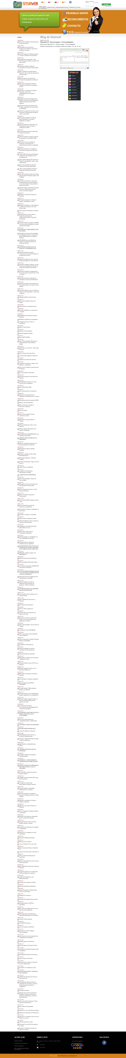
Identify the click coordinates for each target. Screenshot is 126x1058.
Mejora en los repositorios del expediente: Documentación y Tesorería (29, 395)
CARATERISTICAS (61, 7)
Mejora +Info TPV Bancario (26, 402)
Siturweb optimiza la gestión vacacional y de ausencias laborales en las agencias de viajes (28, 254)
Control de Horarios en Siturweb (27, 731)
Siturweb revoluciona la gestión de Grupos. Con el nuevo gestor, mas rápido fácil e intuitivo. (28, 619)
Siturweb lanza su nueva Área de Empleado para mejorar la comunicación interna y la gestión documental (27, 216)
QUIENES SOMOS (18, 1041)
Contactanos (42, 1044)
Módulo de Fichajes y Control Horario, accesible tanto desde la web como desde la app (29, 206)
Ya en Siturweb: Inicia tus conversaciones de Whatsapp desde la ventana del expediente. (28, 707)
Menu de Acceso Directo (25, 841)
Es (44, 2)
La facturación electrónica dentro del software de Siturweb (28, 132)
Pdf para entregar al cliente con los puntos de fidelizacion (27, 669)
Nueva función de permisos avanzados (28, 210)
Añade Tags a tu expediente (26, 467)
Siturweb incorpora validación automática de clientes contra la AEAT (28, 66)
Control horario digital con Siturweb (28, 355)
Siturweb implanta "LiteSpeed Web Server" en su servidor (28, 890)
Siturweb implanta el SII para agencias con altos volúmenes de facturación (28, 54)
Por (57, 2)
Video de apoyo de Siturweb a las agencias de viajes (27, 613)
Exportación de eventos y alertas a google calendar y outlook (27, 822)
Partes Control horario (24, 327)
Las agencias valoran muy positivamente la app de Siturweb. (27, 783)
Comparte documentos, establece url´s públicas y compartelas (28, 364)
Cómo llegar (42, 1047)
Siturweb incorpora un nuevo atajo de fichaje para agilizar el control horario (28, 259)
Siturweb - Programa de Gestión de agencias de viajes (27, 1028)
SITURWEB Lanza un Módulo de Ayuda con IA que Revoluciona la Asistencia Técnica (27, 241)
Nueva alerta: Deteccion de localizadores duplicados (26, 532)
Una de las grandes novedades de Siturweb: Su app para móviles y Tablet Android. (29, 795)
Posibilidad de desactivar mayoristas (28, 954)
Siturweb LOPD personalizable (27, 837)
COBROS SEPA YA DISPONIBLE (27, 474)
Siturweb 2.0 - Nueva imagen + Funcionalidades (27, 931)
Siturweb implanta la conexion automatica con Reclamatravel (27, 649)
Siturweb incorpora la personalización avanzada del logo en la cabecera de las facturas (29, 285)
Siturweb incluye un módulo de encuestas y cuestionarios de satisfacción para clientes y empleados (28, 143)
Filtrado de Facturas (24, 990)
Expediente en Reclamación (26, 644)
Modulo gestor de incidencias (26, 941)
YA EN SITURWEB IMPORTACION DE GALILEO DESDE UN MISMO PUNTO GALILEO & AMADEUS (29, 573)
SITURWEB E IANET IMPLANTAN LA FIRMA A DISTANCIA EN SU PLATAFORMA (29, 714)
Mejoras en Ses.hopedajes (25, 331)
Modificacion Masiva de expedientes (28, 319)
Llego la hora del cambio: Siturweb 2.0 (29, 851)
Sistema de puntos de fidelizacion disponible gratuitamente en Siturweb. (28, 914)
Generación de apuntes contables (27, 882)
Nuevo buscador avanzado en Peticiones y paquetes (26, 405)
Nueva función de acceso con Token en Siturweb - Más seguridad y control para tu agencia (29, 292)
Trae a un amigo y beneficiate (26, 927)
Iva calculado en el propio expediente (28, 679)
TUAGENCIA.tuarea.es (25, 923)
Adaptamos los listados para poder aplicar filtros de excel (27, 526)
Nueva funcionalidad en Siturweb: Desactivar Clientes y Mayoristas (27, 165)
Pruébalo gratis (27, 22)
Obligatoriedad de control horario (27, 297)
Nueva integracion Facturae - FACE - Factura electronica (28, 490)
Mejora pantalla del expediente (27, 653)
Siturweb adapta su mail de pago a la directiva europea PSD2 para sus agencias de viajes (28, 700)
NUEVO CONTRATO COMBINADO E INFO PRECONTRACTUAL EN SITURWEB (29, 767)
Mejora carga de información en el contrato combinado (27, 429)
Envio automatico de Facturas (26, 372)
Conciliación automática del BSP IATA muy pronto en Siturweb (29, 566)
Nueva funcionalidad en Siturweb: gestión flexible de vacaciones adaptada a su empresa (27, 119)
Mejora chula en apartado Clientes (27, 518)
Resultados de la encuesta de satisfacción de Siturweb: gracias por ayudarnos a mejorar (28, 48)
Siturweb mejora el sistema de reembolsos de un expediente (26, 542)
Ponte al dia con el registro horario (27, 306)
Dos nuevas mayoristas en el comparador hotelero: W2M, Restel (28, 720)
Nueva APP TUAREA (24, 337)
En (50, 2)
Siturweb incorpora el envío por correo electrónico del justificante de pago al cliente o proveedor (28, 112)
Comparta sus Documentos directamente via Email (26, 471)
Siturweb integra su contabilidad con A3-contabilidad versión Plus (28, 537)
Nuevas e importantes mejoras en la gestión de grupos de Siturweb (28, 444)
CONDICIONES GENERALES (20, 1043)
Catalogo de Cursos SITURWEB (27, 630)
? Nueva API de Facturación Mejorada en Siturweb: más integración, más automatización (28, 155)
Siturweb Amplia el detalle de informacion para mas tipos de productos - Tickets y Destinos (26, 583)
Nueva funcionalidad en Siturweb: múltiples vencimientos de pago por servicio (28, 85)
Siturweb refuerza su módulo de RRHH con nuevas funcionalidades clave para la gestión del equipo (29, 224)
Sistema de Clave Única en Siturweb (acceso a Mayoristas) (28, 963)
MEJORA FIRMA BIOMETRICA (27, 728)
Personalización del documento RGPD (28, 400)
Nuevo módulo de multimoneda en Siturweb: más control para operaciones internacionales (29, 73)
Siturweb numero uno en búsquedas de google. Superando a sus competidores (28, 694)
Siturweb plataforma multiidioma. (27, 886)
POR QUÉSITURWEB (42, 7)
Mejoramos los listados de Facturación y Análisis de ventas (28, 658)
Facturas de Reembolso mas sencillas (28, 899)
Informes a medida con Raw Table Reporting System (27, 454)
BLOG (78, 7)
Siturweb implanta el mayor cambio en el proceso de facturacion (28, 521)
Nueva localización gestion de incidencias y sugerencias (26, 506)
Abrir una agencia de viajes (26, 1022)
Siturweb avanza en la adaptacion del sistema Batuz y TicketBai (28, 577)
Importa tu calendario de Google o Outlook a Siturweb (27, 801)
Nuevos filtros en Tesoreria (26, 958)
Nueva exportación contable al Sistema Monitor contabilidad (29, 640)
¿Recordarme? (108, 6)
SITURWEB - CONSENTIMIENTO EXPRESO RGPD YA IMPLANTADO (28, 760)
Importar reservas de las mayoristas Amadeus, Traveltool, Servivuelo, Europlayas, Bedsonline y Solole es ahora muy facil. (28, 995)
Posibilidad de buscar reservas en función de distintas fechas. (27, 735)
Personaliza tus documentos (26, 604)
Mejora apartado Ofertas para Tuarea (28, 562)
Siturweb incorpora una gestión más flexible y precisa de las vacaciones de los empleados (28, 107)
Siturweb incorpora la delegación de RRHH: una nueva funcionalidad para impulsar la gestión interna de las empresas (28, 101)
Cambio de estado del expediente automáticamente (27, 755)
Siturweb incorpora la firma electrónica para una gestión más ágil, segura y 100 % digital (29, 175)
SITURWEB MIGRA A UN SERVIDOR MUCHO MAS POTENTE (28, 589)
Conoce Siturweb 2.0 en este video (28, 844)
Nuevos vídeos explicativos (26, 608)
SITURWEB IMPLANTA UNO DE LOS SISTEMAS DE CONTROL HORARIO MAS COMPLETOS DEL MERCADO (29, 547)
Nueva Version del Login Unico (27, 353)
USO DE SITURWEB (18, 1045)
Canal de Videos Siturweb (25, 919)
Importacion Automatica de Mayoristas (29, 1012)
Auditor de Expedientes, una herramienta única (26, 877)
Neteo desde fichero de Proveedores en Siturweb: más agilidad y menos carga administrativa (28, 161)
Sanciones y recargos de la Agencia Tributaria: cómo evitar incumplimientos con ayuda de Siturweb (28, 93)
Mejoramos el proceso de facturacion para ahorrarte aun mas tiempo (28, 484)
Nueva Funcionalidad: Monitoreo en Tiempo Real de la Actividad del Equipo (28, 342)
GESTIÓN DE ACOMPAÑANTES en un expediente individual (29, 434)
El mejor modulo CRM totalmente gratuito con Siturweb (27, 689)
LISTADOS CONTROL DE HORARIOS (29, 724)
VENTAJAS (51, 7)
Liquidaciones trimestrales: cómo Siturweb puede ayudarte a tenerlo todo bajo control (29, 61)
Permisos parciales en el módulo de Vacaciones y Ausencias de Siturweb (28, 149)
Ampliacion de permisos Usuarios (27, 359)
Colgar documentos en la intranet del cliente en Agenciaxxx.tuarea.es (28, 872)
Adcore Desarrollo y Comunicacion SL (67, 1055)
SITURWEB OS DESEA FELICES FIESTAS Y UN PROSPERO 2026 (27, 247)
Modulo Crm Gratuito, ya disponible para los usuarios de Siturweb (28, 817)
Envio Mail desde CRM (25, 387)
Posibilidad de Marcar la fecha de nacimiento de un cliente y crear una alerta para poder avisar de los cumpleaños (28, 984)
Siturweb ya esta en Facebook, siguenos (29, 1010)
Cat (65, 2)
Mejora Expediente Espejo (26, 333)
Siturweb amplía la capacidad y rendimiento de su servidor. (27, 788)
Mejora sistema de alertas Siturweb (28, 558)
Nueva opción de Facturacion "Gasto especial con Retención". (28, 1001)
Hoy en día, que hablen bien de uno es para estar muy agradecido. (28, 909)
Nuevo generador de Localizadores (28, 391)
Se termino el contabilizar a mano (27, 967)
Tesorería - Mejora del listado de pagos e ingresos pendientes (29, 739)
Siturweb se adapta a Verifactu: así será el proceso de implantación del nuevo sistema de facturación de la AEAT (28, 266)
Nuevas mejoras (23, 410)
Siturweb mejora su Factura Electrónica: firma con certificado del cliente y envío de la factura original (29, 189)
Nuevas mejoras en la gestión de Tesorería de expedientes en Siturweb (28, 79)
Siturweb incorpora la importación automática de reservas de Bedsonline (28, 278)
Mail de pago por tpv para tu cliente (28, 945)
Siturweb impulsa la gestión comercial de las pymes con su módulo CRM (28, 137)
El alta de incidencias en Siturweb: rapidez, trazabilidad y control (28, 200)
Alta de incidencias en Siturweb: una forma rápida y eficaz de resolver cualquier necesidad (28, 126)
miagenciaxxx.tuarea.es (25, 895)
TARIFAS (72, 7)
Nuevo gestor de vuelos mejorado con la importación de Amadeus (28, 936)
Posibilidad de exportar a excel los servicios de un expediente (27, 382)
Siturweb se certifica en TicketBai (27, 514)
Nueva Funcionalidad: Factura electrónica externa (26, 414)
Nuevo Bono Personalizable (26, 1006)
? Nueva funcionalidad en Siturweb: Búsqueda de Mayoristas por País (28, 169)
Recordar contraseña (90, 6)
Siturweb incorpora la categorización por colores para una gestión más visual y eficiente (29, 273)
